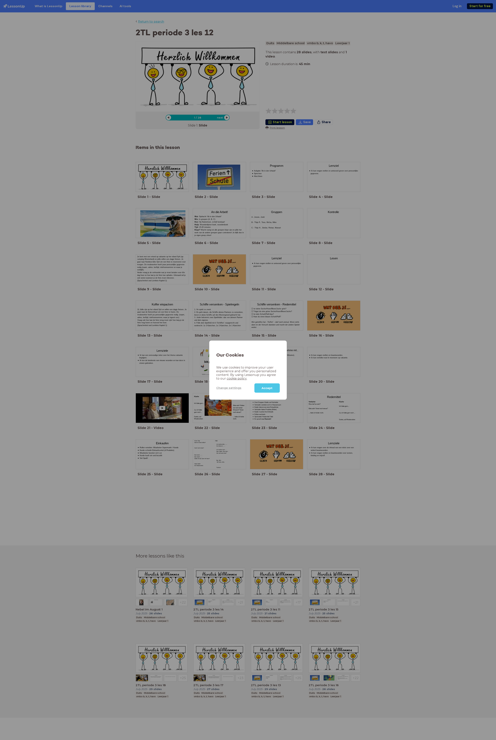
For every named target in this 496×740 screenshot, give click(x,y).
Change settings (228, 387)
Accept (267, 388)
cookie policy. (237, 378)
